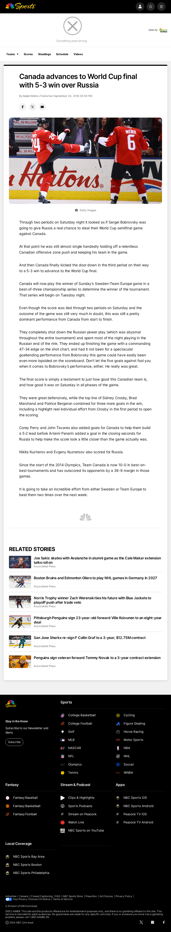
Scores (28, 54)
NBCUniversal (28, 906)
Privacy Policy (124, 896)
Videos (78, 54)
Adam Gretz (30, 96)
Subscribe (14, 742)
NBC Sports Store (73, 896)
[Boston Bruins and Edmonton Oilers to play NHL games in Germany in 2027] (20, 582)
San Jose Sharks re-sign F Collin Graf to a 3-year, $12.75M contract (90, 637)
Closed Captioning (42, 896)
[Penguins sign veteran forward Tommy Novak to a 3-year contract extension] (20, 661)
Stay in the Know (16, 721)
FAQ (57, 896)
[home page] (20, 6)
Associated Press (45, 566)
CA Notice (44, 899)
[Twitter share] (32, 106)
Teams (10, 54)
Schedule (62, 54)
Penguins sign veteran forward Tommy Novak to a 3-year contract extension (97, 657)
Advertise (11, 896)
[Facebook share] (22, 106)
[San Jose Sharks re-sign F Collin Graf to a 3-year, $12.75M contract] (20, 641)
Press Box (91, 896)
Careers (23, 896)
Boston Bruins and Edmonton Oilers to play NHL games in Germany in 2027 (95, 578)
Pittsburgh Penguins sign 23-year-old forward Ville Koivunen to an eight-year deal (98, 620)
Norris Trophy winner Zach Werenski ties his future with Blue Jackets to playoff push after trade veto (92, 600)
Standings (44, 54)
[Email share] (42, 106)
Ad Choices (106, 896)
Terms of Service (63, 899)
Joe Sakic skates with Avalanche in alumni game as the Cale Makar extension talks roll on (97, 560)
